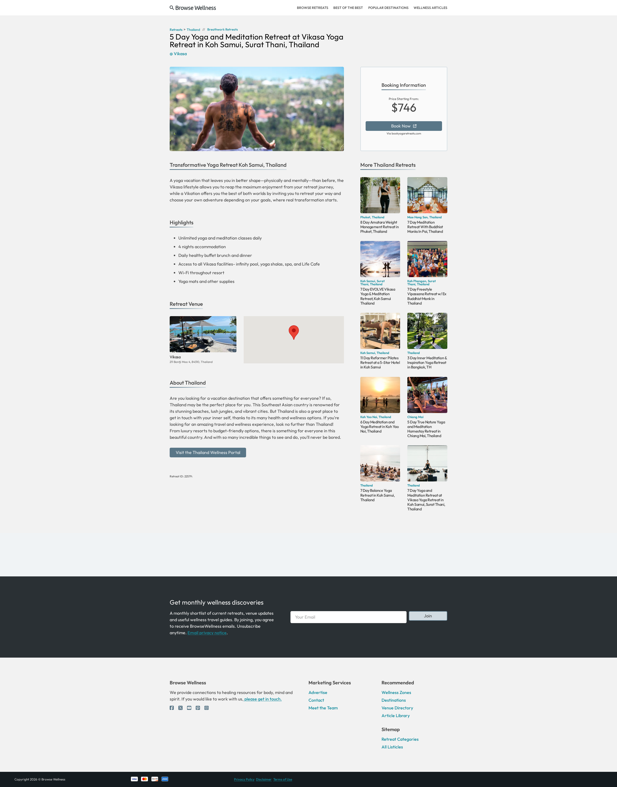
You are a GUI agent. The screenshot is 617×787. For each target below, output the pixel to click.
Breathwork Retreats (222, 29)
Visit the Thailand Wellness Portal (208, 452)
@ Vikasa (178, 54)
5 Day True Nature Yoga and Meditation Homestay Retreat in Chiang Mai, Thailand (426, 429)
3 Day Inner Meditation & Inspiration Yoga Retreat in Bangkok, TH (427, 362)
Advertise (317, 692)
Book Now (401, 126)
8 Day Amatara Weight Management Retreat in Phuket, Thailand (379, 227)
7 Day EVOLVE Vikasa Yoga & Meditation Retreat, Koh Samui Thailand (377, 296)
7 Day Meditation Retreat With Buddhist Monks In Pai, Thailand (425, 227)
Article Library (396, 715)
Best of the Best (348, 7)
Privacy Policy (244, 779)
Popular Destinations (388, 7)
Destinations (394, 700)
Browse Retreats (312, 7)
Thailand (384, 164)
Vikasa (175, 356)
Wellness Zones (396, 692)
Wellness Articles (430, 7)
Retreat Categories (400, 739)
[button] (294, 332)
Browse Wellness (195, 8)
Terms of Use (282, 779)
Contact (316, 700)
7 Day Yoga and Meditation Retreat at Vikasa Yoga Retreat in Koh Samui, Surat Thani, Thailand (426, 499)
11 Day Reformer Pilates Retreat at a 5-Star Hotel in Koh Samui (380, 362)
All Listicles (392, 747)
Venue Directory (397, 708)
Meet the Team (323, 708)
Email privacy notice (207, 632)
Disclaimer (264, 779)
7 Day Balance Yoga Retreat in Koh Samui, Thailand (377, 495)
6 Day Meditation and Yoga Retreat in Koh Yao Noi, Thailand (379, 427)
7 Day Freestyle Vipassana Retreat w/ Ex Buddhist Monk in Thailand (426, 296)
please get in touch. (262, 699)
